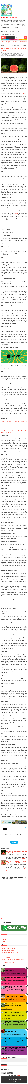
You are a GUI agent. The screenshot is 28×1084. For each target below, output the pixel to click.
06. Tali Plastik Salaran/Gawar (9, 954)
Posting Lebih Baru (5, 914)
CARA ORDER (5, 941)
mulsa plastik (3, 55)
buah (23, 93)
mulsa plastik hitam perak (11, 55)
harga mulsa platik (4, 54)
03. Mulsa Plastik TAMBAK (8, 950)
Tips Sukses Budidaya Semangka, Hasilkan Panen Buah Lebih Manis (16, 862)
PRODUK (4, 939)
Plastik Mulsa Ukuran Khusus (8, 962)
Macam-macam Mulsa (7, 957)
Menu (4, 37)
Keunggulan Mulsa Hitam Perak (9, 955)
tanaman (3, 777)
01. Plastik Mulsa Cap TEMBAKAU (10, 947)
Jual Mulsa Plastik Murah (16, 1079)
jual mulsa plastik (21, 54)
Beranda (15, 914)
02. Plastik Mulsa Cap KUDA (8, 948)
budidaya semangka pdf (5, 53)
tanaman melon (20, 55)
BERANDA (4, 936)
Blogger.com (16, 1081)
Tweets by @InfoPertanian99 (7, 1067)
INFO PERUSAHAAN (6, 937)
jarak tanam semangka (13, 54)
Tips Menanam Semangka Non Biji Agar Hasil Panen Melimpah (16, 852)
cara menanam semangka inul (16, 53)
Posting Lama (23, 914)
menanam (16, 213)
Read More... (23, 858)
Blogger (18, 1075)
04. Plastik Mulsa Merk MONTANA (10, 952)
